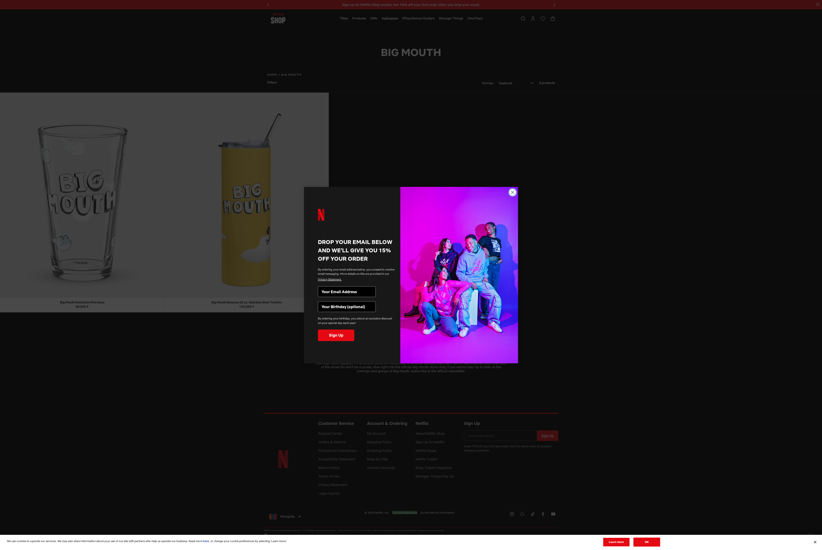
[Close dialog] (512, 192)
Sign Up (336, 335)
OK (647, 542)
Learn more (616, 542)
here (206, 541)
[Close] (815, 542)
